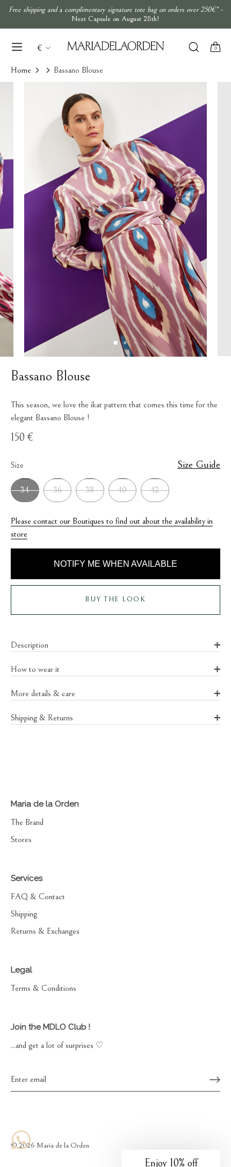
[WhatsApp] (21, 1140)
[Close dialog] (208, 526)
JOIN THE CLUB (167, 589)
